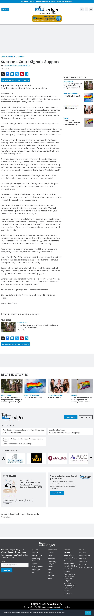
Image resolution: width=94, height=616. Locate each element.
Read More (57, 493)
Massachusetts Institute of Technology (17, 444)
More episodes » (9, 496)
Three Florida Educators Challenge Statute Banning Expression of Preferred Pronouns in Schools (72, 122)
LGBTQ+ (21, 56)
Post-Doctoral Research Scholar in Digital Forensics (23, 430)
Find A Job (71, 417)
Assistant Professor (57, 430)
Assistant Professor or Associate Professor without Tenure (23, 440)
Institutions (22, 323)
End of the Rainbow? (72, 96)
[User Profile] (82, 9)
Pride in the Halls (70, 108)
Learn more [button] (61, 612)
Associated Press (11, 66)
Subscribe (5, 9)
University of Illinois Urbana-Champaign (64, 433)
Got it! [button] (88, 612)
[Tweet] (17, 74)
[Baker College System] (57, 458)
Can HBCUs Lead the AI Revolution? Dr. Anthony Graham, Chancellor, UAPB (31, 485)
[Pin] (22, 74)
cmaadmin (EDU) (24, 66)
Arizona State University (12, 433)
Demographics (8, 56)
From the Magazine (71, 94)
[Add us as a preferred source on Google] (26, 74)
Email (3, 561)
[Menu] (91, 9)
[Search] (86, 9)
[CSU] (78, 458)
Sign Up (6, 570)
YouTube (7, 504)
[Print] (3, 74)
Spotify (29, 500)
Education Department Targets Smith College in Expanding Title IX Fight (37, 326)
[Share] (7, 74)
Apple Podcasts (9, 500)
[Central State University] (15, 458)
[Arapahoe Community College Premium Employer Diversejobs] (36, 458)
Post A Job (85, 417)
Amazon (20, 500)
